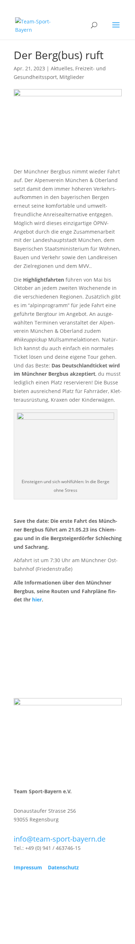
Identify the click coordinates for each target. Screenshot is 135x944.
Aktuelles (62, 68)
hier (37, 599)
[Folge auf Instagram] (34, 888)
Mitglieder (71, 77)
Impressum (28, 867)
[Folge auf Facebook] (19, 888)
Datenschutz (63, 867)
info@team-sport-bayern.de (59, 839)
